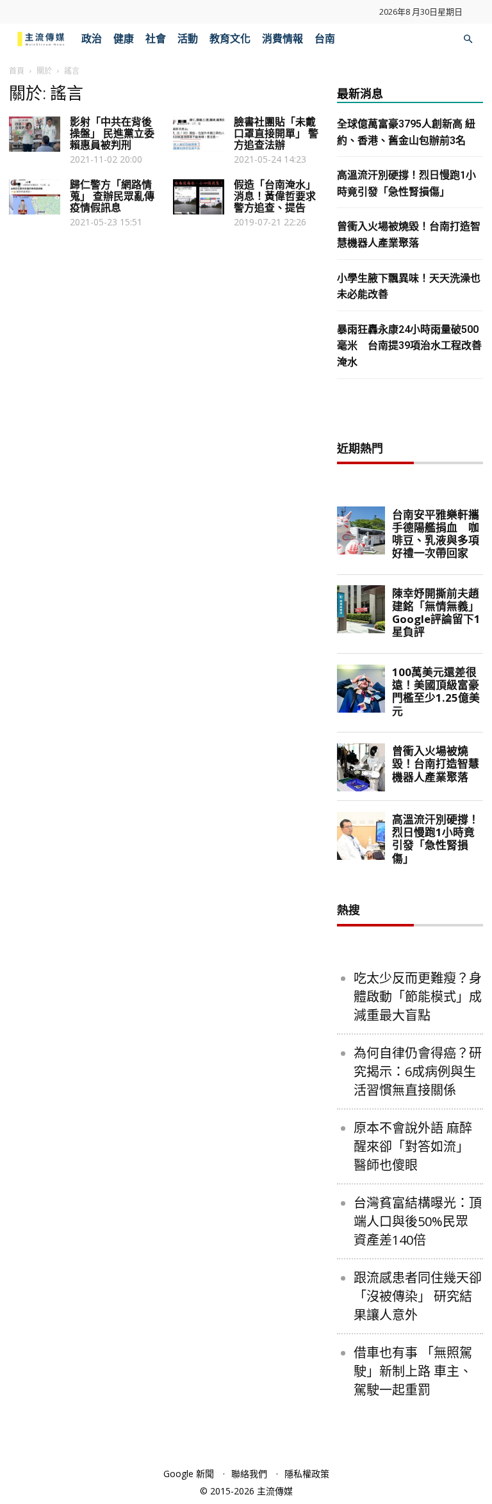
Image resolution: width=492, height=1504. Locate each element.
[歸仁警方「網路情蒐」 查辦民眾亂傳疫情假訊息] (34, 196)
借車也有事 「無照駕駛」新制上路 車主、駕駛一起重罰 (413, 1371)
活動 (187, 38)
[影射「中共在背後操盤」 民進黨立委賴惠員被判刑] (34, 134)
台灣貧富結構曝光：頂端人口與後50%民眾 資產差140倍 (418, 1221)
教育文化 (229, 38)
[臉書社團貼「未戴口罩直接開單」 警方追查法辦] (198, 134)
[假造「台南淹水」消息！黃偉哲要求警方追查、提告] (198, 196)
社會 (155, 38)
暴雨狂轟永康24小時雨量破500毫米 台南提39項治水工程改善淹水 (409, 345)
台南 (325, 38)
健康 (123, 38)
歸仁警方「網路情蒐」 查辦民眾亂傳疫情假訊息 (112, 196)
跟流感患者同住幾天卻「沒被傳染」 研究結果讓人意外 (418, 1296)
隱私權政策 (306, 1474)
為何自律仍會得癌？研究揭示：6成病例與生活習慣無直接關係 (418, 1071)
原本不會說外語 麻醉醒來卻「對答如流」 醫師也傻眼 (413, 1146)
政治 (91, 38)
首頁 (16, 70)
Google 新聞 (188, 1474)
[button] (467, 39)
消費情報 (282, 38)
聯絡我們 (249, 1474)
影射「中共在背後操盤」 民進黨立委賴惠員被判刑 (112, 133)
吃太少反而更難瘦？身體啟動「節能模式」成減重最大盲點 (418, 996)
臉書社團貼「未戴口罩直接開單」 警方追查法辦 (276, 133)
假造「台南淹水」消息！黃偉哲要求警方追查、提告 (275, 196)
